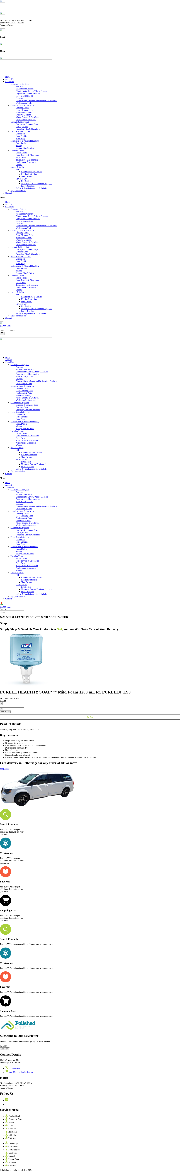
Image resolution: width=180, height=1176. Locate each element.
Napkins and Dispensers (26, 162)
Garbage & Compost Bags (27, 124)
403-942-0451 (6, 53)
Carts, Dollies (21, 143)
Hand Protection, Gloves (31, 172)
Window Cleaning (23, 115)
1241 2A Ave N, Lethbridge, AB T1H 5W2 (18, 8)
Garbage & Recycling (20, 122)
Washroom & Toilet (24, 103)
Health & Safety (17, 167)
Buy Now (90, 717)
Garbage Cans (22, 127)
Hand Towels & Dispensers (27, 155)
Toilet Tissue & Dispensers (27, 160)
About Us (9, 79)
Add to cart (5, 712)
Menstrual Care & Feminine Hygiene (36, 183)
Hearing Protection (29, 174)
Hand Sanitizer (22, 136)
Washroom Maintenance (26, 119)
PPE (18, 169)
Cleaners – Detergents (20, 84)
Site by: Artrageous (42, 1170)
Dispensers (20, 134)
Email (2, 1046)
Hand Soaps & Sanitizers (21, 131)
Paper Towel (21, 157)
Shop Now (9, 81)
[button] (90, 197)
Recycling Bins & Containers (28, 129)
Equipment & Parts (24, 112)
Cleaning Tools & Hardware (22, 105)
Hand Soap (20, 138)
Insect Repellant (27, 186)
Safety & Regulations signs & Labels (31, 188)
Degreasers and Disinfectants (28, 93)
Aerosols (19, 86)
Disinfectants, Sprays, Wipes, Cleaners (32, 91)
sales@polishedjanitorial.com (12, 39)
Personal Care (21, 179)
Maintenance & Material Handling (25, 141)
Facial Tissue (21, 153)
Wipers (19, 164)
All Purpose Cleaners (24, 89)
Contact (8, 193)
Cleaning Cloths (22, 108)
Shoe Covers (26, 176)
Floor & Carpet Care (24, 96)
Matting (19, 145)
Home (7, 77)
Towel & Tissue (17, 150)
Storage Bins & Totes (25, 148)
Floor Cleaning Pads (24, 110)
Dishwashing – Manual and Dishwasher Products (36, 100)
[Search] (2, 333)
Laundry (19, 98)
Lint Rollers (26, 181)
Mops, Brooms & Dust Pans (27, 117)
